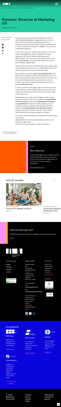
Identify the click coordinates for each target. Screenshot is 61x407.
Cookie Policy (28, 400)
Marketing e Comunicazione (13, 8)
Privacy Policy (28, 396)
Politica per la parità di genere (49, 397)
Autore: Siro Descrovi (7, 37)
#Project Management (10, 132)
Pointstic (42, 66)
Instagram (8, 267)
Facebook (8, 269)
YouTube (8, 272)
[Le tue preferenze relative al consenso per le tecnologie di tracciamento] (58, 404)
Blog (6, 8)
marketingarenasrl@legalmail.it (33, 291)
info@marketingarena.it (31, 287)
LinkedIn (8, 264)
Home (3, 8)
